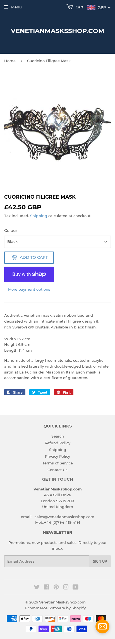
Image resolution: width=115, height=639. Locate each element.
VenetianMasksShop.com (57, 31)
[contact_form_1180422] (102, 626)
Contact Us (57, 469)
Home (10, 60)
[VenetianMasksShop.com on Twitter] (37, 588)
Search (57, 436)
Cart (79, 7)
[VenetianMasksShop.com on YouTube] (75, 588)
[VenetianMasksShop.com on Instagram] (66, 588)
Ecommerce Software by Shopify (55, 608)
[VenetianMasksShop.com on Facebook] (46, 588)
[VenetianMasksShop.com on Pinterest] (56, 588)
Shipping (38, 215)
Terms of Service (57, 463)
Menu (16, 7)
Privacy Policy (57, 456)
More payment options (29, 289)
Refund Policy (57, 443)
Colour (10, 230)
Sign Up (100, 561)
